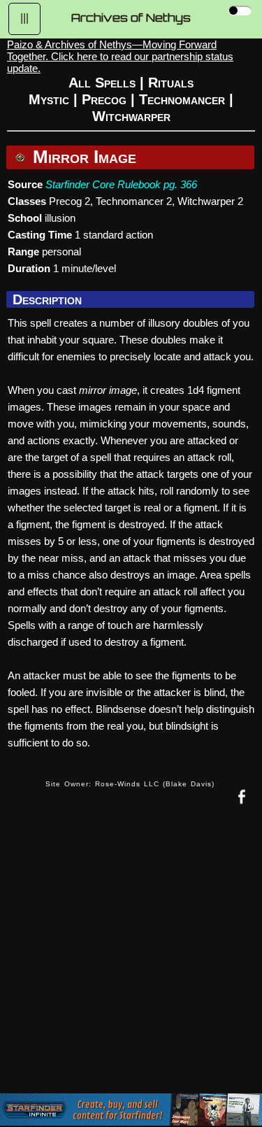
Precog (104, 99)
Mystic (49, 99)
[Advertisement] (131, 961)
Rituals (171, 82)
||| (24, 18)
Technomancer (182, 99)
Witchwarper (131, 116)
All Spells (102, 82)
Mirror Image (82, 156)
